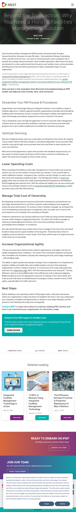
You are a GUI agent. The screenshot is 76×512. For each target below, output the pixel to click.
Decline (62, 504)
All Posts (40, 351)
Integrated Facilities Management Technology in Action (10, 401)
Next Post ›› (63, 351)
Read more (16, 417)
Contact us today (59, 448)
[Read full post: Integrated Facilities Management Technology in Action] (13, 381)
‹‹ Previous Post (14, 351)
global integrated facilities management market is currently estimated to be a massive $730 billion (37, 82)
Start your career (17, 471)
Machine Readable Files (66, 509)
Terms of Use (46, 509)
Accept (46, 504)
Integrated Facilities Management (16, 77)
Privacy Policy (35, 499)
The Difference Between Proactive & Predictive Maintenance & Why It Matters (63, 401)
